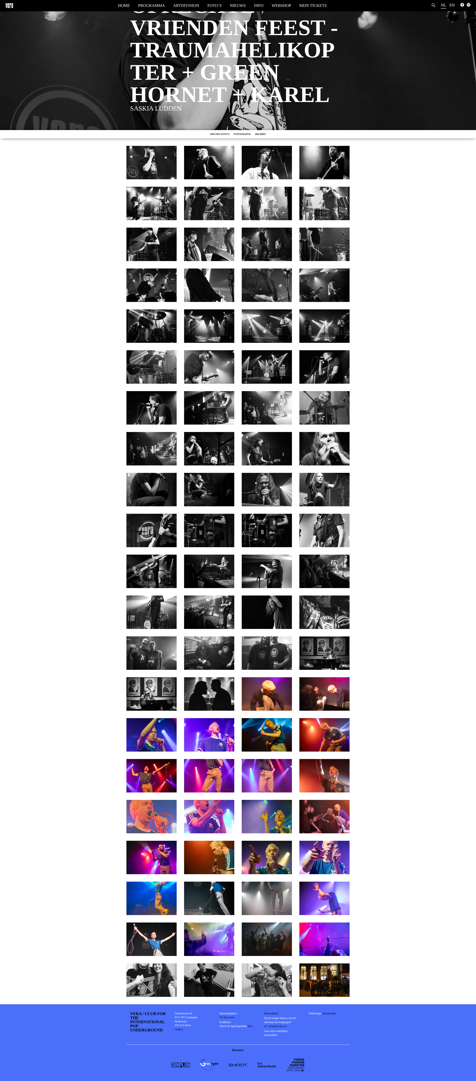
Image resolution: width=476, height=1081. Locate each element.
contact (179, 1029)
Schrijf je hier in (277, 1026)
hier (250, 1026)
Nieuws (238, 5)
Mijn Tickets (313, 5)
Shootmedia (329, 1013)
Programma (151, 5)
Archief (260, 134)
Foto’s (214, 5)
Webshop (281, 5)
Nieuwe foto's (220, 134)
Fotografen (242, 134)
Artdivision (186, 5)
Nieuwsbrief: (271, 1013)
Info (258, 5)
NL (443, 5)
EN (452, 5)
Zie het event (226, 1017)
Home (124, 5)
